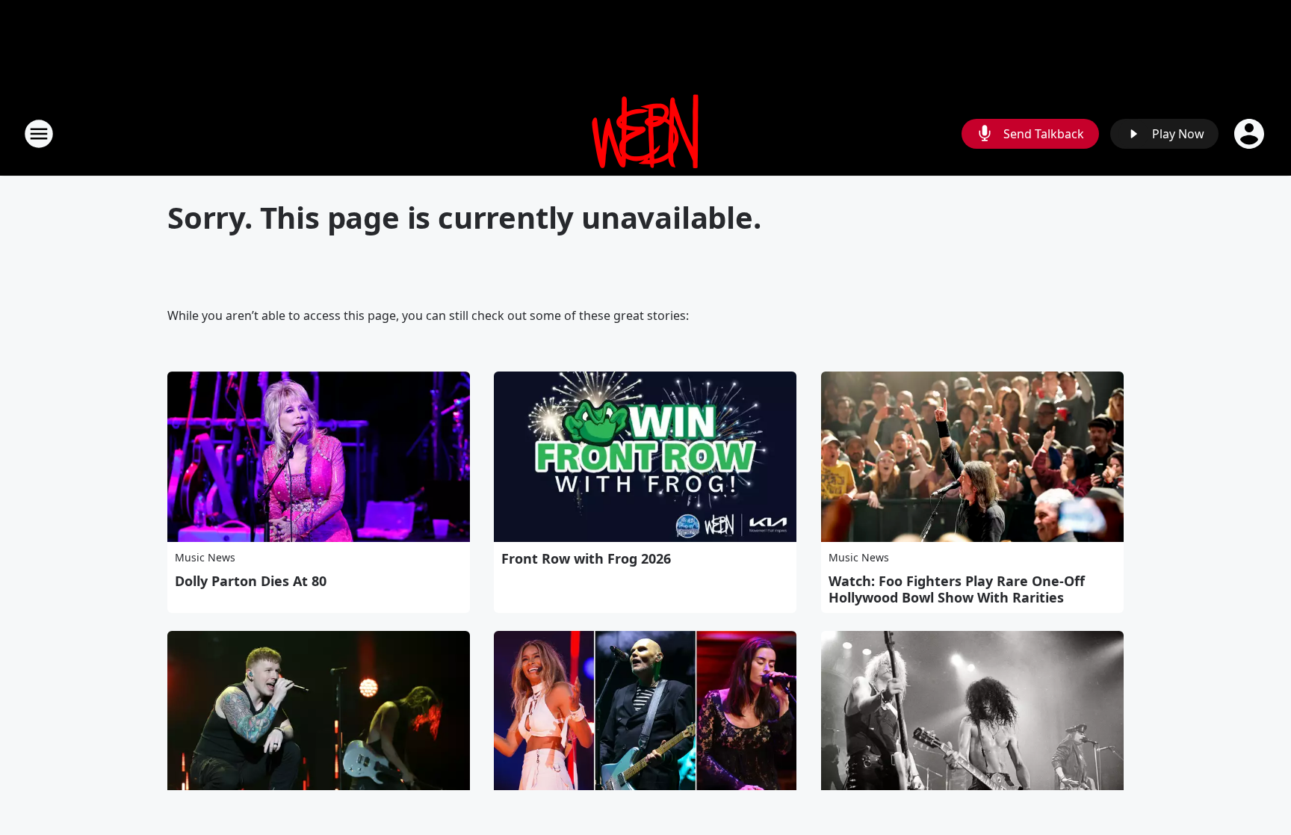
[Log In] (1250, 134)
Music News (205, 557)
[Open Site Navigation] (39, 134)
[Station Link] (645, 133)
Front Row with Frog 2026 (586, 558)
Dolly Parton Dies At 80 (250, 581)
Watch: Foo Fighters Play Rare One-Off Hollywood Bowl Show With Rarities (957, 589)
